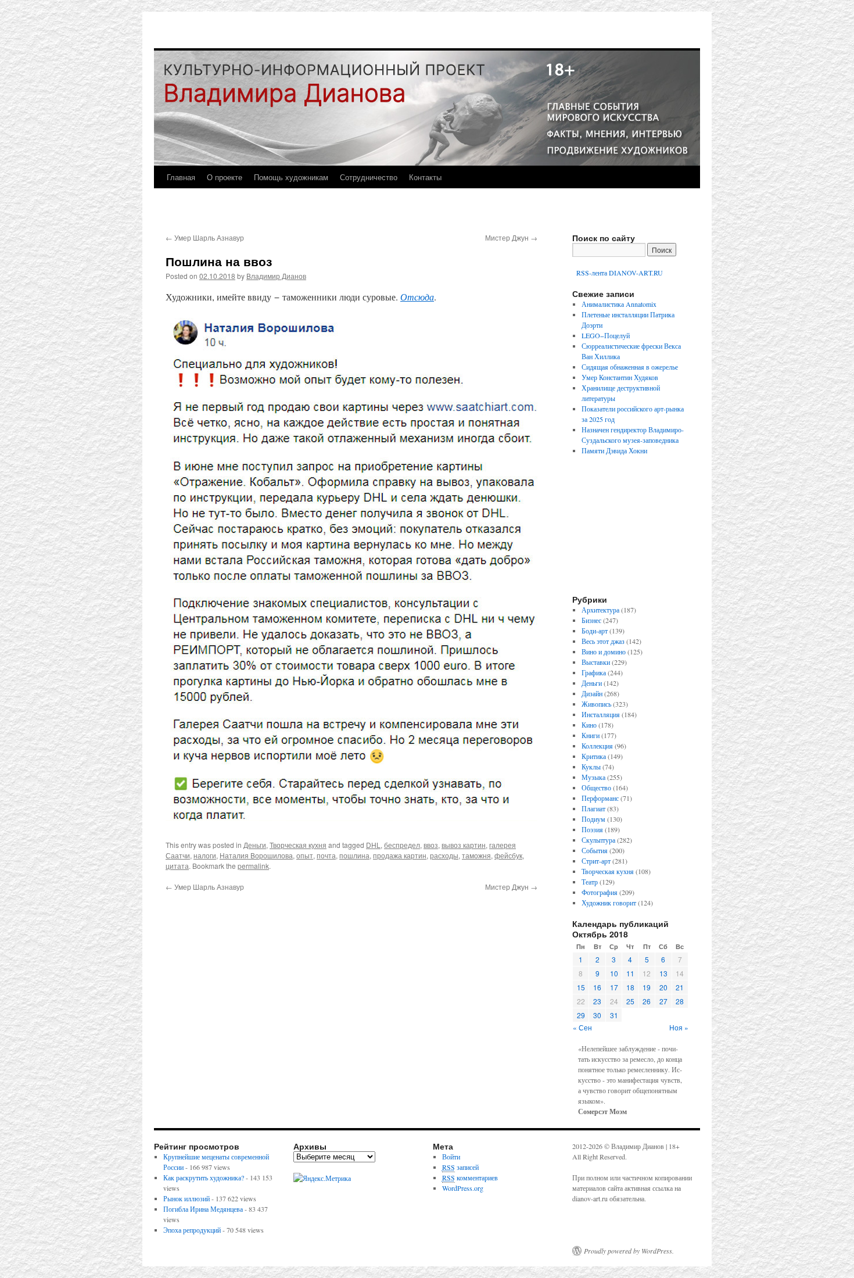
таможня (476, 855)
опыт (304, 855)
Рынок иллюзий (186, 1198)
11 (630, 973)
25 (630, 1001)
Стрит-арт (596, 860)
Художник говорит (609, 902)
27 (663, 1001)
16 (597, 987)
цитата (177, 866)
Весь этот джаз (603, 641)
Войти (451, 1156)
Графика (594, 672)
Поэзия (592, 829)
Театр (590, 881)
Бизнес (591, 620)
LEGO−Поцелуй (606, 335)
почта (326, 855)
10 (614, 973)
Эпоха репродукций (192, 1229)
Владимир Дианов (276, 276)
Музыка (593, 777)
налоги (204, 855)
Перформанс (600, 798)
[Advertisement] (636, 530)
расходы (444, 855)
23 (597, 1001)
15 (581, 987)
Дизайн (592, 693)
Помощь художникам (291, 176)
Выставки (596, 662)
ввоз (431, 845)
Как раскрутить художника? (203, 1177)
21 (680, 987)
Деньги (254, 845)
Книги (591, 735)
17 (614, 987)
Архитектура (600, 609)
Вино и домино (604, 651)
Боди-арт (595, 630)
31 (614, 1015)
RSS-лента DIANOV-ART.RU (619, 272)
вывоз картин (464, 845)
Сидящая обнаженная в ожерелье (630, 366)
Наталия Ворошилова (256, 855)
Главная (181, 176)
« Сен (582, 1027)
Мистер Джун (511, 237)
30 (597, 1015)
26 (647, 1001)
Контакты (425, 176)
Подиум (593, 819)
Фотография (600, 892)
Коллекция (597, 745)
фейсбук (508, 855)
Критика (594, 756)
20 (663, 987)
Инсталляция (601, 714)
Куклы (591, 766)
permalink (253, 866)
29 (581, 1015)
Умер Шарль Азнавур (205, 237)
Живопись (596, 703)
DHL (373, 845)
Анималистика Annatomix (619, 304)
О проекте (224, 176)
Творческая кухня (298, 845)
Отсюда (417, 297)
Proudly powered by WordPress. (629, 1250)
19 (647, 987)
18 (630, 987)
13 (663, 973)
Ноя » (678, 1027)
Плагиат (593, 808)
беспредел (402, 845)
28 (680, 1001)
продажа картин (399, 855)
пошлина (354, 855)
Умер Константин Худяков (620, 377)
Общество (596, 787)
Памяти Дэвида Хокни (614, 450)
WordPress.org (462, 1188)
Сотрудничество (368, 176)
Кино (589, 724)
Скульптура (598, 839)
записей (460, 1167)
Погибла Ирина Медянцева (203, 1208)
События (595, 850)
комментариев (470, 1177)
